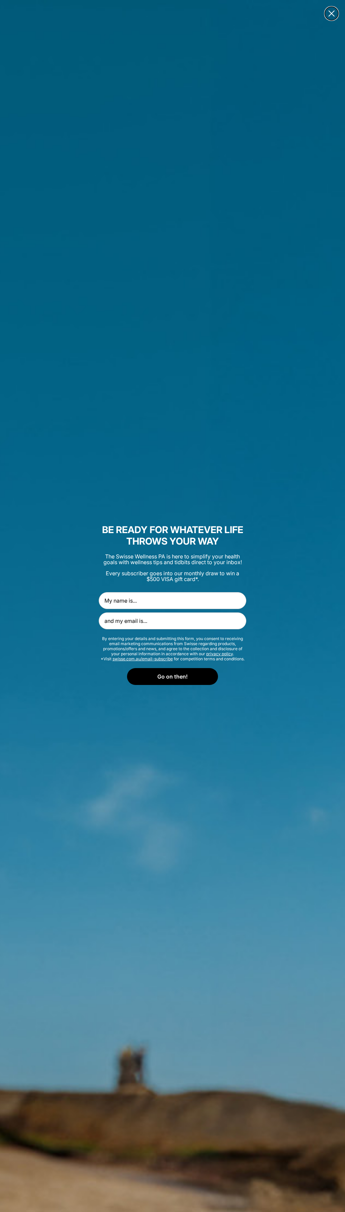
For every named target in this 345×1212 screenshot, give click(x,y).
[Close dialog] (331, 13)
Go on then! (172, 676)
